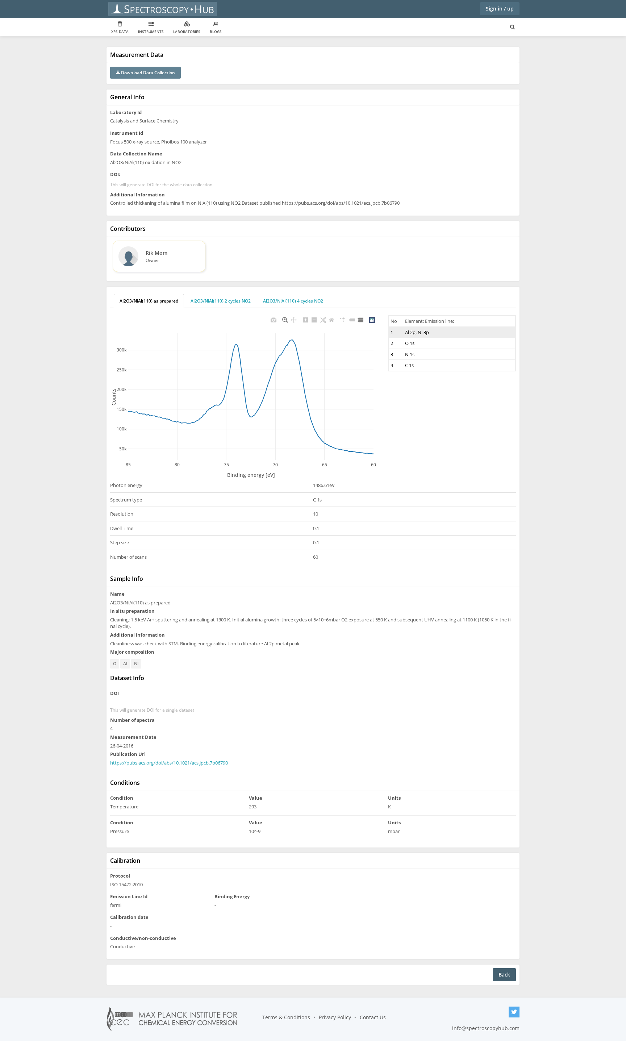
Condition (121, 798)
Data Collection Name (136, 153)
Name (117, 594)
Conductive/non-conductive (143, 938)
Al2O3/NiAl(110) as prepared (149, 301)
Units (394, 798)
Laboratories (186, 31)
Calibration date (129, 917)
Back (504, 974)
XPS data (120, 31)
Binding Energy (232, 896)
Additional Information (137, 194)
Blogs (216, 31)
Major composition (132, 652)
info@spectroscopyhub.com (485, 1028)
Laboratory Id (126, 112)
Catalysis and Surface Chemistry (144, 120)
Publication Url (128, 754)
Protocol (120, 876)
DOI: (115, 174)
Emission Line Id (128, 896)
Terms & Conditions (286, 1017)
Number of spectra (132, 720)
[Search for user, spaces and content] (512, 27)
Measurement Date (133, 737)
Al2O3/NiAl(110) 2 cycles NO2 (221, 301)
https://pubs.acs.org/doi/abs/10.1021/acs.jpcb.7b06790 (169, 762)
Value (255, 798)
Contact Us (373, 1017)
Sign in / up (500, 8)
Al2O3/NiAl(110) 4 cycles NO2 (293, 301)
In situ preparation (132, 611)
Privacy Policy (335, 1017)
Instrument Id (126, 133)
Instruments (151, 31)
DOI (114, 693)
